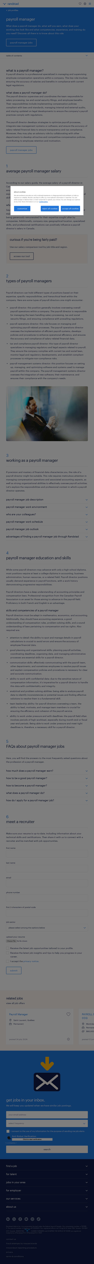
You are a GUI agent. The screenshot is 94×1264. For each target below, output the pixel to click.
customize (22, 208)
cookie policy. (43, 202)
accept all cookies (70, 208)
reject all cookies (50, 208)
